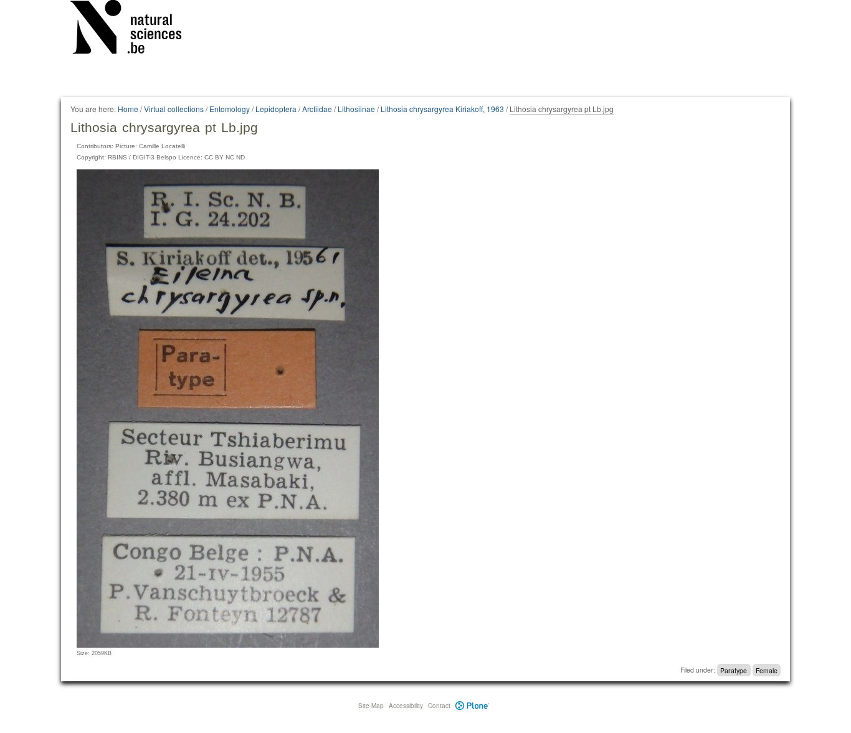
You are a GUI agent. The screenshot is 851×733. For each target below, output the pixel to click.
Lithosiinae (356, 108)
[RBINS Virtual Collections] (133, 29)
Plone (472, 705)
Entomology (229, 108)
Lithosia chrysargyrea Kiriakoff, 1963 (442, 108)
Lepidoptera (276, 108)
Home (128, 108)
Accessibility (406, 705)
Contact (439, 705)
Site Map (371, 705)
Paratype (733, 669)
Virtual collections (174, 108)
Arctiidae (317, 108)
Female (766, 669)
